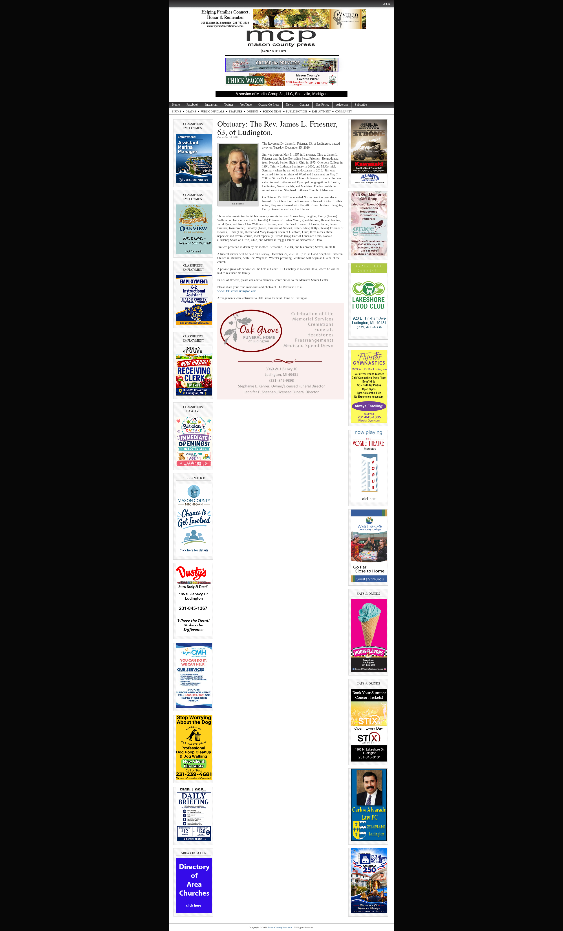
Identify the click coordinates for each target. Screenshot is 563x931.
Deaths (191, 111)
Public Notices (296, 111)
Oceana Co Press (268, 104)
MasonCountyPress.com (280, 927)
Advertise (342, 104)
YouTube (246, 104)
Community (343, 111)
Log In (386, 3)
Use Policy (322, 104)
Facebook (192, 104)
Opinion (252, 111)
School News (272, 111)
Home (176, 104)
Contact (304, 104)
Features (235, 111)
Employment (321, 111)
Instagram (211, 104)
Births (176, 111)
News (289, 104)
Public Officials (212, 111)
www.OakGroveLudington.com (236, 291)
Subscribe (361, 104)
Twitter (228, 104)
